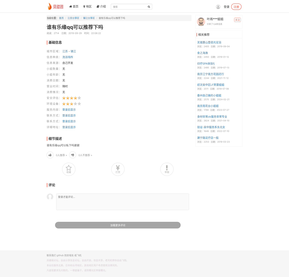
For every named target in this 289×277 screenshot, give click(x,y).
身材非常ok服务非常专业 (212, 116)
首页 (75, 6)
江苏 (65, 51)
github (60, 255)
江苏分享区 (73, 18)
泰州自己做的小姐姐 (209, 95)
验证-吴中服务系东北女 (211, 127)
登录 (226, 7)
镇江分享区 (89, 18)
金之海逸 (202, 53)
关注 (237, 19)
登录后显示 (69, 109)
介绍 (102, 6)
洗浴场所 (67, 57)
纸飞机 (77, 255)
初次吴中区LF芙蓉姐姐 (210, 84)
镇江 (73, 51)
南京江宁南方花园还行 (210, 74)
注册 (236, 6)
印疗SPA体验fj (206, 63)
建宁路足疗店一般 (208, 137)
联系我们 (51, 255)
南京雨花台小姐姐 (208, 106)
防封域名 (69, 255)
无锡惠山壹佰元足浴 (209, 42)
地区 (88, 6)
